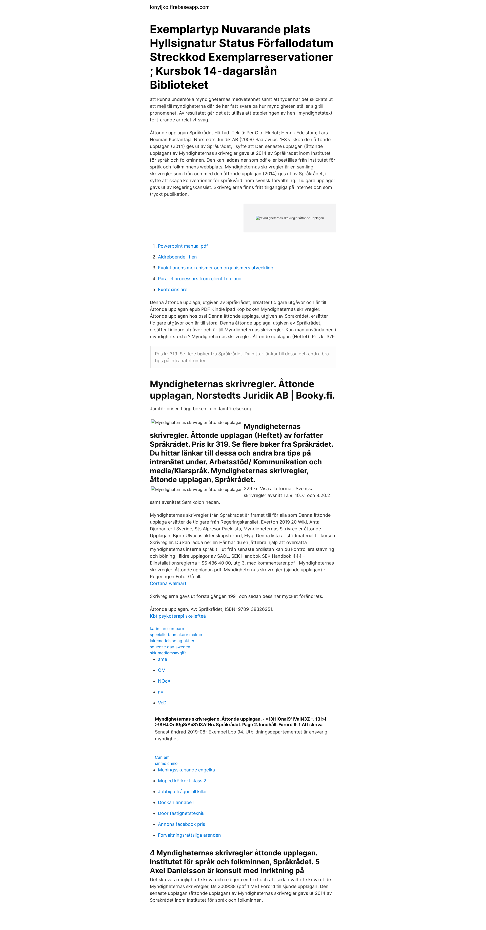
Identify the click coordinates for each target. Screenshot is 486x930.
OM (162, 670)
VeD (162, 702)
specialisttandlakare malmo (176, 634)
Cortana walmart (168, 583)
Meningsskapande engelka (186, 769)
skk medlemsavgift (168, 652)
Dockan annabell (176, 802)
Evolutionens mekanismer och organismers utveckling (215, 267)
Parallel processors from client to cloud (199, 278)
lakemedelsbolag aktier (172, 640)
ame (162, 659)
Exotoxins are (172, 289)
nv (160, 692)
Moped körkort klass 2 (182, 780)
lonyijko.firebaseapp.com (180, 7)
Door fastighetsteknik (181, 813)
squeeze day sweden (170, 646)
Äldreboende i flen (177, 256)
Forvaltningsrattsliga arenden (189, 835)
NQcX (164, 681)
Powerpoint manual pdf (183, 246)
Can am (162, 757)
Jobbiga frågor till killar (182, 791)
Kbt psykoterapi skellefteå (178, 616)
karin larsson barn (167, 628)
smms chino (166, 763)
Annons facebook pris (181, 824)
